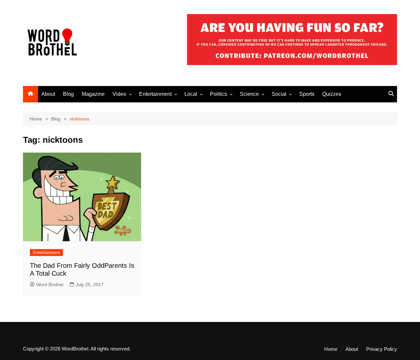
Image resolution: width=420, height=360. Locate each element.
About (48, 94)
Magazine (93, 94)
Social (279, 94)
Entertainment (155, 94)
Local (190, 94)
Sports (306, 94)
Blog (68, 94)
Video (119, 94)
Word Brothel (49, 284)
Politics (218, 94)
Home (330, 349)
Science (249, 94)
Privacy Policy (381, 349)
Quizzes (331, 94)
